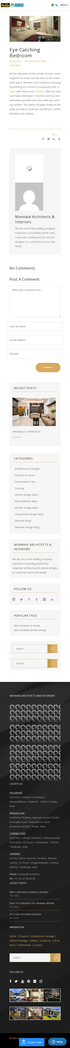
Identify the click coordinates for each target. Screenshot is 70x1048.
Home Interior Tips (25, 481)
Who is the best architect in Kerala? (29, 892)
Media (33, 940)
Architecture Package (42, 936)
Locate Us (45, 940)
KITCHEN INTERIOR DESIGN (25, 914)
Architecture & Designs (27, 468)
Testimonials (24, 945)
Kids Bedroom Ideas (26, 501)
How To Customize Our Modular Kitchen (32, 903)
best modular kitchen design (30, 630)
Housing (19, 488)
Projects (23, 936)
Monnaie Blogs (23, 520)
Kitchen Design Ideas (26, 507)
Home (13, 936)
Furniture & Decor (25, 475)
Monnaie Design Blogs (36, 61)
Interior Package (19, 940)
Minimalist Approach (26, 431)
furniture (41, 91)
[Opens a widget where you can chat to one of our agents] (57, 1042)
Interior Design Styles (26, 494)
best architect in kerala (27, 625)
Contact (38, 945)
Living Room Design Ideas (29, 514)
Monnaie (16, 61)
